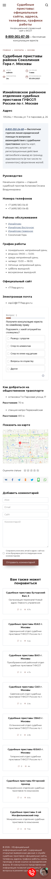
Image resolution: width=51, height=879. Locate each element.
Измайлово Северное (20, 231)
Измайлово (14, 224)
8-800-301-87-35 (17, 36)
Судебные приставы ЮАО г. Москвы (25, 626)
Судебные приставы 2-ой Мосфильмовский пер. (25, 814)
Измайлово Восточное (21, 227)
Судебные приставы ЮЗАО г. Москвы (25, 751)
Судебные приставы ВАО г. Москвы (25, 657)
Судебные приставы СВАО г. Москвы (25, 720)
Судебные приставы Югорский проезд (26, 782)
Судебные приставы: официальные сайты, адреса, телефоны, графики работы (25, 14)
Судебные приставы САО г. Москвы (25, 688)
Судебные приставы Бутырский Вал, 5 (25, 594)
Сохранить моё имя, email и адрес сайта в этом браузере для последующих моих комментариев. (25, 553)
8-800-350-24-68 (14, 129)
